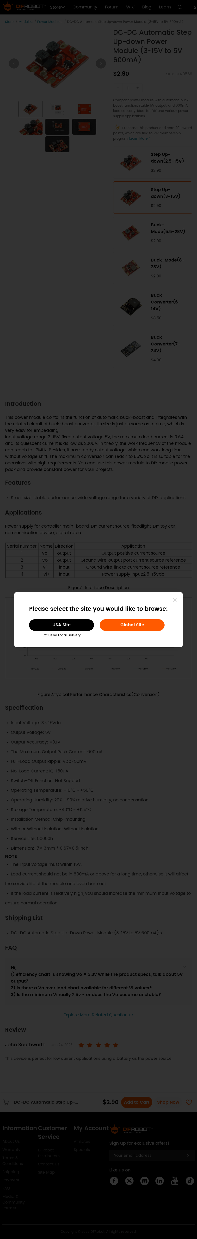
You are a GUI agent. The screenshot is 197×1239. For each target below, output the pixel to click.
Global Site (132, 624)
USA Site (61, 624)
